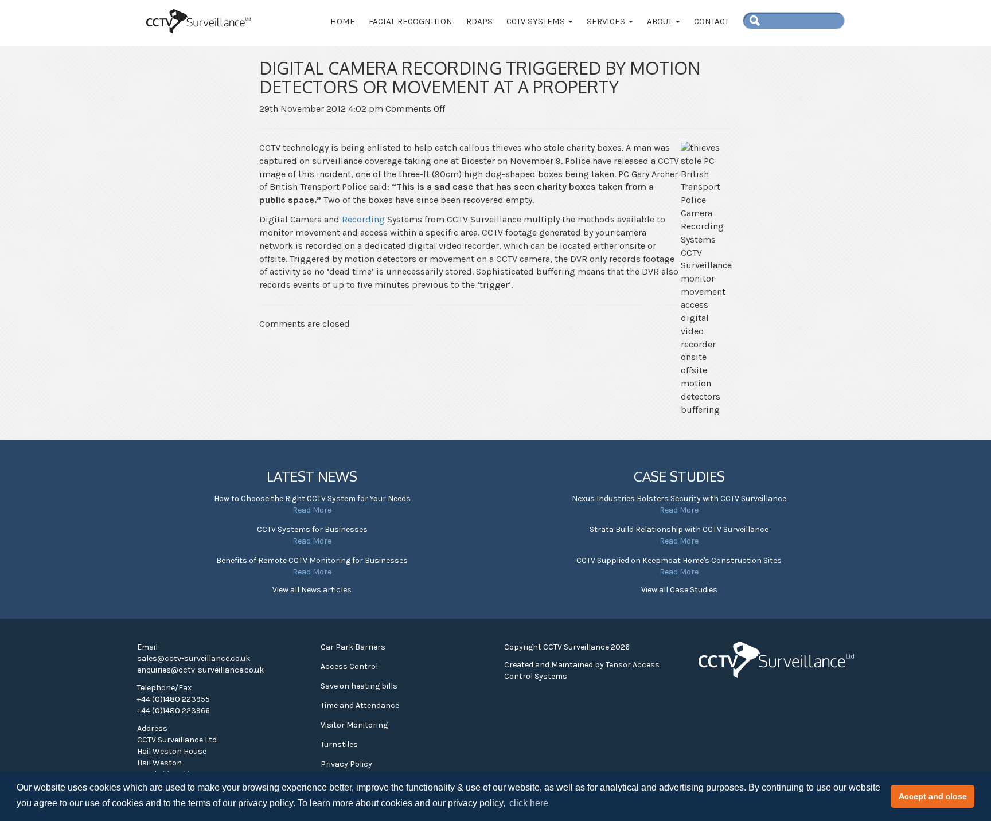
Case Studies (679, 476)
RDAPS (479, 21)
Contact (711, 21)
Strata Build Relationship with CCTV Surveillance (679, 529)
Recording (364, 219)
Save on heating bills (359, 686)
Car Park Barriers (353, 647)
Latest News (312, 476)
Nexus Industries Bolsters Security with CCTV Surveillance (679, 498)
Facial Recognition (410, 21)
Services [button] (607, 21)
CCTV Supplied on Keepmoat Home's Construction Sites (679, 560)
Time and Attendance (360, 705)
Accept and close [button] (933, 796)
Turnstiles (339, 744)
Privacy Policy (346, 764)
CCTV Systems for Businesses (312, 529)
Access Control (349, 666)
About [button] (660, 21)
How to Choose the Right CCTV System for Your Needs (312, 498)
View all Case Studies (679, 590)
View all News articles (312, 590)
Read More (311, 510)
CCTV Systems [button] (536, 21)
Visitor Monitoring (354, 725)
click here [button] (528, 803)
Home (342, 21)
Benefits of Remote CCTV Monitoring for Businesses (312, 560)
